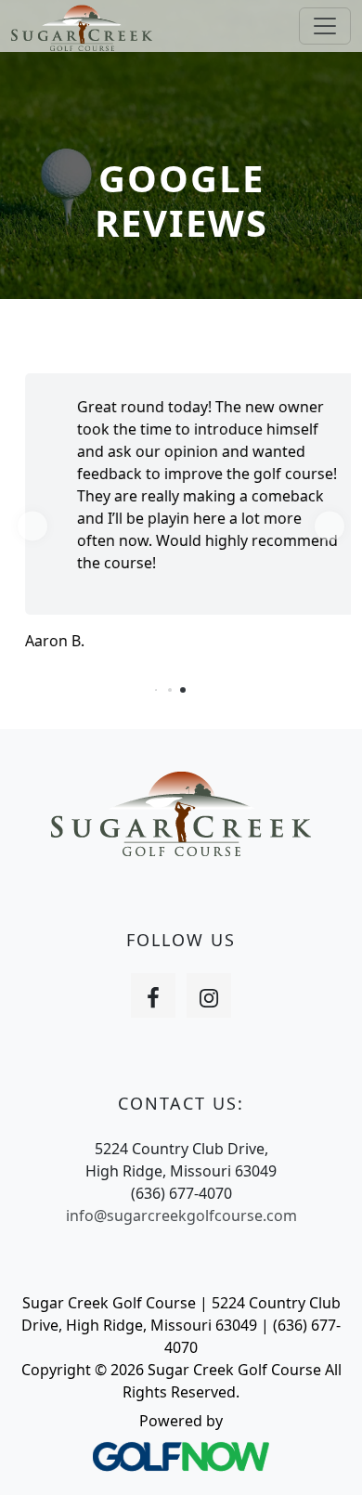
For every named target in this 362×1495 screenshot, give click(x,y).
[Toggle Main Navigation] (325, 26)
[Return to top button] (325, 1459)
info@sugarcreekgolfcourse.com (181, 1215)
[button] (32, 526)
